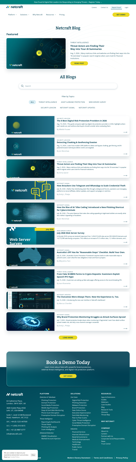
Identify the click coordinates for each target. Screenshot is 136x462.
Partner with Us (107, 436)
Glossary (104, 412)
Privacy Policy (122, 458)
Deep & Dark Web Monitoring (52, 410)
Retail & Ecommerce (79, 437)
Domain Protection (48, 403)
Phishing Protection (48, 400)
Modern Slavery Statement (79, 458)
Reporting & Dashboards (50, 422)
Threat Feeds (46, 424)
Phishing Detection (79, 403)
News (103, 441)
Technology (76, 442)
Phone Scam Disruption (50, 413)
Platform (44, 394)
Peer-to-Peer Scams (79, 418)
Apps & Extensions (108, 397)
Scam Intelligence (47, 429)
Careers (104, 434)
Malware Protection (79, 405)
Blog (103, 407)
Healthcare (76, 444)
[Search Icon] (68, 86)
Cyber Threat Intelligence (81, 420)
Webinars (104, 402)
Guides (104, 400)
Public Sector (77, 447)
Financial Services (78, 432)
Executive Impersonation (81, 413)
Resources (106, 394)
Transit (74, 449)
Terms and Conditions (103, 458)
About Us (104, 431)
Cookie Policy (14, 457)
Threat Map (105, 415)
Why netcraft (107, 421)
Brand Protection (78, 408)
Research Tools (107, 410)
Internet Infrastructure (80, 434)
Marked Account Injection (51, 438)
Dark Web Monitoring (80, 415)
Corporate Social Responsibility (113, 439)
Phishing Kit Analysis (49, 427)
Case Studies (106, 405)
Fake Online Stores (79, 410)
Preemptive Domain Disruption (53, 415)
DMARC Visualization (49, 436)
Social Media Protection (50, 405)
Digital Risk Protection (80, 400)
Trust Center (106, 444)
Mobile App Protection (49, 408)
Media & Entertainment (81, 439)
